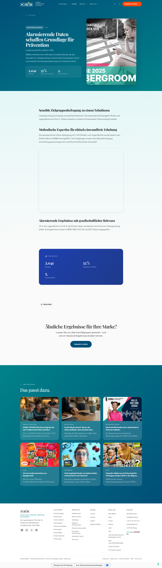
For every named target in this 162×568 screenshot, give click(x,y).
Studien (92, 517)
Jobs (110, 528)
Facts (46, 27)
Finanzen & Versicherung (76, 532)
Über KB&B (112, 514)
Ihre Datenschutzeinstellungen (89, 565)
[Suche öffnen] (115, 4)
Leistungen (63, 4)
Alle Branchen (76, 513)
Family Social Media (60, 526)
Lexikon (92, 521)
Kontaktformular (132, 514)
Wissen (82, 4)
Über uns (93, 4)
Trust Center (138, 559)
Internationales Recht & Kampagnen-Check (115, 536)
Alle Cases (31, 15)
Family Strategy (59, 513)
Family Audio (57, 529)
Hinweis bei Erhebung (62, 565)
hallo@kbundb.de (132, 517)
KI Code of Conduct (114, 550)
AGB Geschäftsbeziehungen (115, 542)
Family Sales (58, 539)
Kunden (110, 524)
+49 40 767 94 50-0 (133, 521)
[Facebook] (36, 530)
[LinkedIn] (22, 530)
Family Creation (59, 520)
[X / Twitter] (31, 530)
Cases (74, 4)
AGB (131, 559)
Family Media (58, 532)
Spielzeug (75, 520)
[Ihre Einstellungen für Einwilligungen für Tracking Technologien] (158, 564)
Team (110, 517)
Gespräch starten (131, 4)
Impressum (105, 559)
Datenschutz (114, 559)
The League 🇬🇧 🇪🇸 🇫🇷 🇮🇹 (133, 533)
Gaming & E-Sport (78, 536)
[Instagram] (27, 530)
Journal (92, 514)
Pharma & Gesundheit (79, 528)
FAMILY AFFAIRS (95, 524)
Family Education (59, 536)
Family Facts (47, 304)
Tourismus (75, 539)
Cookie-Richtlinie (124, 559)
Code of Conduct (113, 546)
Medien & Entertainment (76, 524)
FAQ (109, 531)
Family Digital (58, 523)
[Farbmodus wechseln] (120, 4)
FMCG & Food (76, 517)
